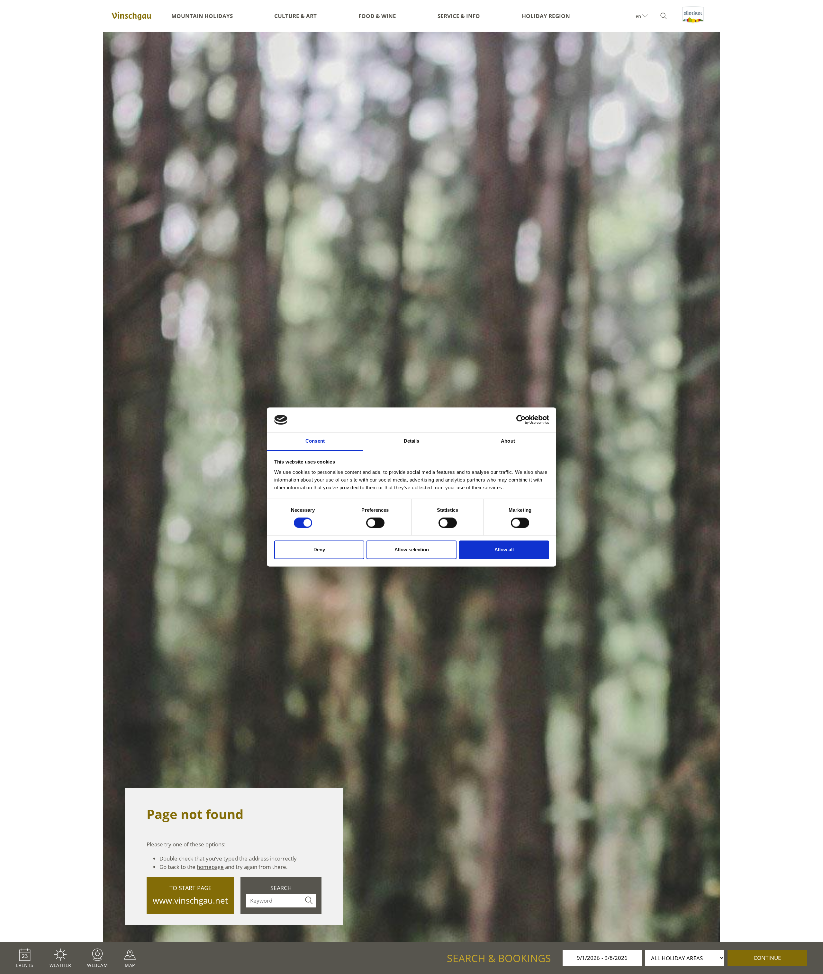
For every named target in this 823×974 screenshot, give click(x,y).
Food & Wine (377, 16)
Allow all (504, 549)
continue (767, 957)
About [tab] (508, 441)
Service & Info (459, 16)
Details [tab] (412, 441)
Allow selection (411, 549)
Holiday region (546, 16)
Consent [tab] (315, 441)
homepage (210, 866)
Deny (319, 549)
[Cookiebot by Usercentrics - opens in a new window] (521, 420)
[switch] (375, 523)
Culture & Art (295, 16)
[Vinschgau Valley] (131, 16)
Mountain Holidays (202, 16)
